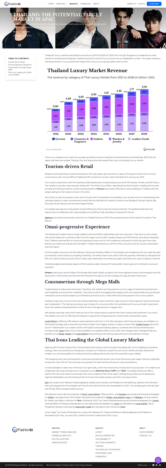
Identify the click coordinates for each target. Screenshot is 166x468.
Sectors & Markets (105, 443)
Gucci (61, 331)
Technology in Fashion (107, 450)
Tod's (122, 407)
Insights (74, 4)
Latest (98, 432)
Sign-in (141, 4)
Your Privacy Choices (83, 465)
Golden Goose (142, 324)
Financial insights (61, 436)
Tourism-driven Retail (16, 62)
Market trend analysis (64, 432)
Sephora (48, 218)
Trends (99, 446)
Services (60, 4)
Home (51, 4)
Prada (61, 334)
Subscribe (154, 4)
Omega (122, 394)
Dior (47, 382)
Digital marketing (105, 436)
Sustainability (103, 439)
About (96, 4)
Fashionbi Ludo (103, 453)
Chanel (68, 334)
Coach (88, 407)
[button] (158, 460)
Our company (146, 432)
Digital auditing (60, 439)
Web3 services (59, 443)
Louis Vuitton (51, 321)
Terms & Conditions (53, 465)
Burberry (139, 397)
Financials (85, 4)
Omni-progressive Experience (20, 65)
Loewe (155, 401)
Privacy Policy (68, 465)
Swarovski (80, 407)
